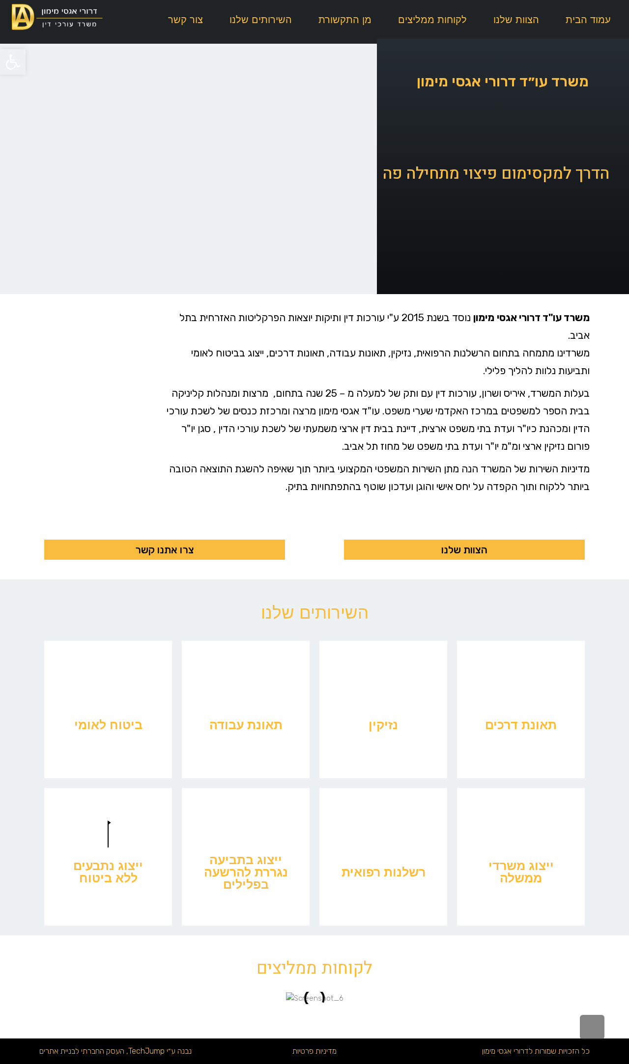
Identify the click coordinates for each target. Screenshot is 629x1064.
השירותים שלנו (260, 19)
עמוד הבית (588, 19)
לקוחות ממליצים (432, 19)
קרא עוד (521, 738)
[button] (13, 62)
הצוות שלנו (516, 19)
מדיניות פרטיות (314, 1051)
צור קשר (185, 19)
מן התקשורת (345, 19)
